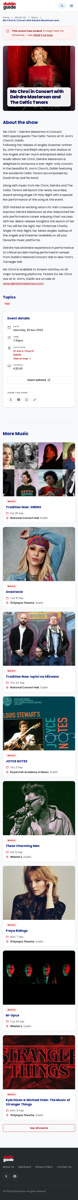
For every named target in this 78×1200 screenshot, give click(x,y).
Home (6, 17)
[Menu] (71, 5)
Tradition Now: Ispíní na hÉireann (32, 676)
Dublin (17, 354)
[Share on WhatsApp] (26, 399)
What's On (20, 17)
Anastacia (14, 592)
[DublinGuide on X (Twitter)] (6, 1176)
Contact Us (64, 1167)
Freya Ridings (17, 931)
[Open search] (62, 6)
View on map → (22, 358)
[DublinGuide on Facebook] (15, 1176)
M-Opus (12, 1015)
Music (35, 17)
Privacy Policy (44, 1167)
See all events (39, 1128)
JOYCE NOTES (16, 761)
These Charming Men (23, 846)
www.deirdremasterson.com (23, 283)
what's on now (43, 35)
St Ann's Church (23, 351)
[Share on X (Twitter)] (10, 399)
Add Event (25, 1167)
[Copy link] (34, 399)
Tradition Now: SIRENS (23, 507)
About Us (8, 1167)
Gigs (7, 303)
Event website (47, 381)
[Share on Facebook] (18, 399)
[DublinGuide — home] (9, 5)
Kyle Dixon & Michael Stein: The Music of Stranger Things (38, 1102)
